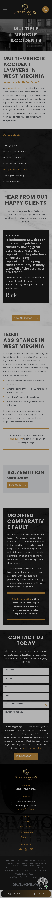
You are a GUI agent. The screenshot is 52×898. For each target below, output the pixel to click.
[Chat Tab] (26, 449)
